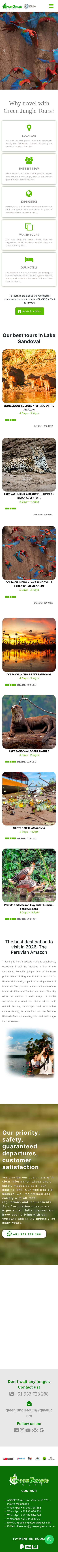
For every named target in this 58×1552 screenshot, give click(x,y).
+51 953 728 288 (26, 1234)
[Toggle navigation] (51, 6)
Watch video (31, 311)
